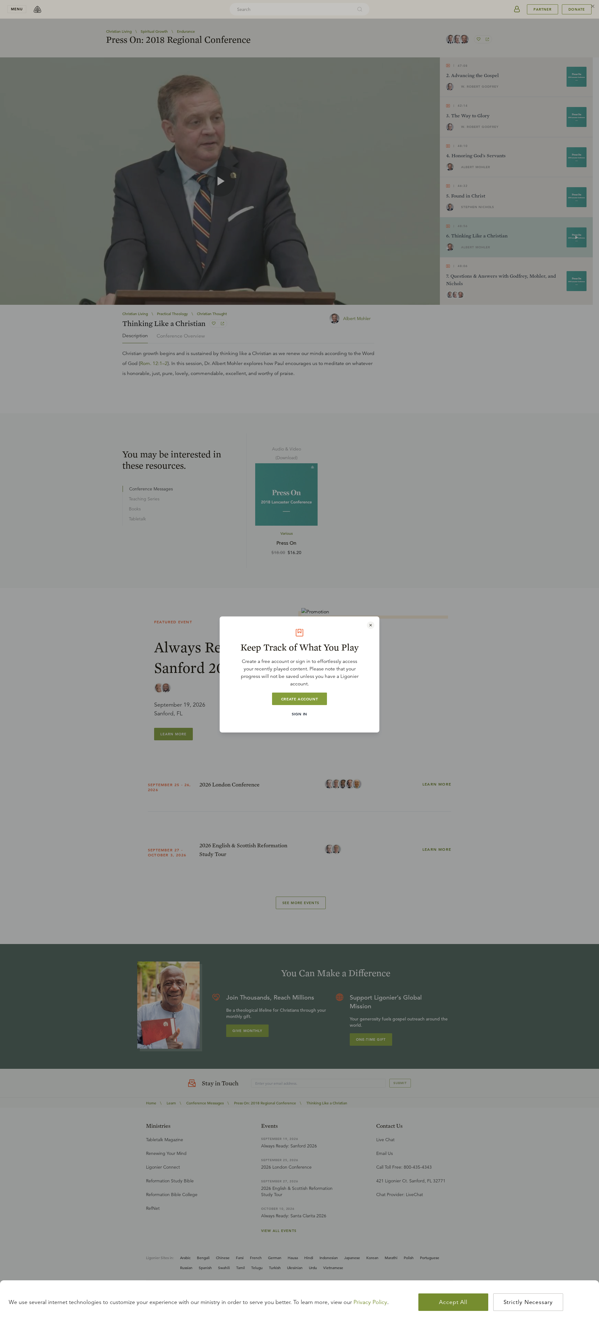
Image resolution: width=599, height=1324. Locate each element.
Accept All (453, 1302)
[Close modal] (370, 625)
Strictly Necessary (528, 1302)
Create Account (299, 698)
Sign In (299, 713)
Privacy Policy (370, 1302)
